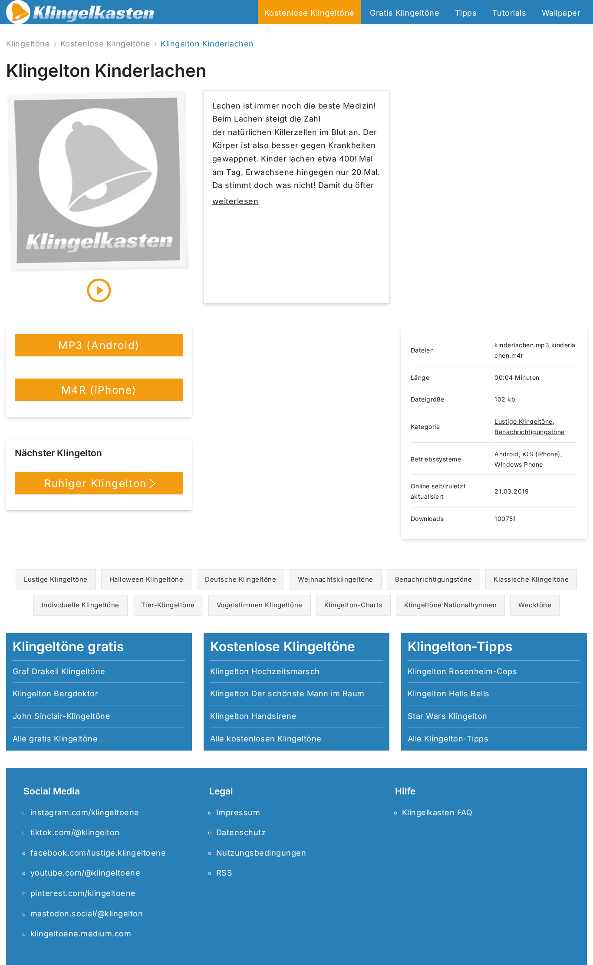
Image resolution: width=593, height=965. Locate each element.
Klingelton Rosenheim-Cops (462, 671)
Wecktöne (534, 605)
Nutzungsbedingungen (261, 852)
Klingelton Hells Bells (449, 693)
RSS (224, 872)
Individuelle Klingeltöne (80, 605)
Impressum (238, 812)
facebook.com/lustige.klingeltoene (98, 852)
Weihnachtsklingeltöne (335, 579)
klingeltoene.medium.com (81, 933)
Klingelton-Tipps (456, 738)
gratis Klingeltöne (63, 738)
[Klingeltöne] (80, 14)
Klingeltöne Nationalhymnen (450, 605)
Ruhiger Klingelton (95, 483)
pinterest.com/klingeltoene (83, 893)
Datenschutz (241, 832)
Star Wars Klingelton (448, 716)
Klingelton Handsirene (253, 716)
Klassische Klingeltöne (531, 579)
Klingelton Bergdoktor (56, 693)
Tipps (466, 12)
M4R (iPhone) (99, 390)
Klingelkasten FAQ (437, 812)
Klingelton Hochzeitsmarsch (265, 671)
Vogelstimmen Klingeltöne (260, 605)
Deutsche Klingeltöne (240, 579)
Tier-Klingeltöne (168, 605)
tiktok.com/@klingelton (75, 832)
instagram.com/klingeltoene (84, 812)
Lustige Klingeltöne (523, 421)
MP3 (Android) (99, 345)
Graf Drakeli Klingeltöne (59, 671)
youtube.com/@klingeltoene (85, 872)
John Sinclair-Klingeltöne (62, 716)
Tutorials (509, 12)
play (99, 290)
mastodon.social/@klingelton (86, 913)
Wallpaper (561, 12)
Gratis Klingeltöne (404, 12)
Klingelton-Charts (353, 605)
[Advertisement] (494, 197)
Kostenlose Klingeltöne (309, 12)
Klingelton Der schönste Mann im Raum (287, 693)
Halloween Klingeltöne (146, 579)
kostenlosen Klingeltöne (274, 738)
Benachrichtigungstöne (529, 431)
